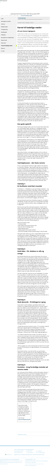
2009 (15, 15)
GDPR (38, 13)
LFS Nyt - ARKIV (26, 13)
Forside (2, 15)
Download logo (33, 465)
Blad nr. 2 (18, 15)
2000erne (11, 15)
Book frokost (19, 13)
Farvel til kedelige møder (26, 15)
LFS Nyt (6, 15)
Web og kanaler (33, 13)
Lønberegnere (13, 13)
